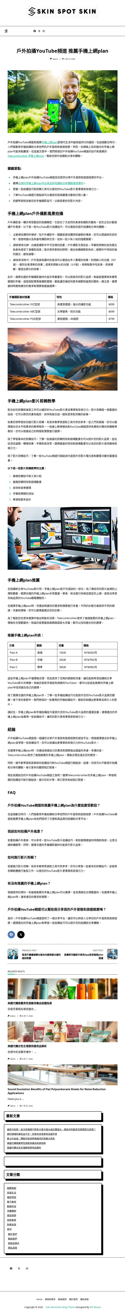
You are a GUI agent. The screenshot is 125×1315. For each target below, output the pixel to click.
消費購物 (11, 1210)
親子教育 (11, 1201)
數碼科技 (11, 1206)
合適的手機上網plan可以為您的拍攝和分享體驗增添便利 (50, 183)
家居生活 (11, 1192)
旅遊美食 (11, 1220)
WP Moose (95, 1307)
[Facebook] (35, 31)
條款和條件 (13, 1243)
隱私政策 (12, 1247)
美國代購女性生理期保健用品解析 (27, 1046)
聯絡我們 (12, 1238)
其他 (9, 1229)
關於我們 (12, 1234)
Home (39, 1299)
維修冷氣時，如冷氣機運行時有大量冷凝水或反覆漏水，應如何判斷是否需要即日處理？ (51, 1129)
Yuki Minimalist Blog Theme (60, 1307)
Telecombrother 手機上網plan (26, 156)
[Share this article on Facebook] (11, 934)
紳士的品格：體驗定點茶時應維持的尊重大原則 (31, 1138)
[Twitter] (39, 31)
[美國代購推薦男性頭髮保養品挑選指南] (63, 988)
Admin (55, 59)
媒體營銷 (11, 1188)
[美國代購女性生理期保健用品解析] (63, 1031)
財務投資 (11, 1224)
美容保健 (11, 1215)
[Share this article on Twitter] (21, 934)
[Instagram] (44, 31)
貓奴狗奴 (11, 1197)
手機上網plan (49, 142)
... (35, 1009)
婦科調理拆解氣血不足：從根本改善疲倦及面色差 (32, 1134)
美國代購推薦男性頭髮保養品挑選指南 (30, 1003)
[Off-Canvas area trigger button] (6, 31)
